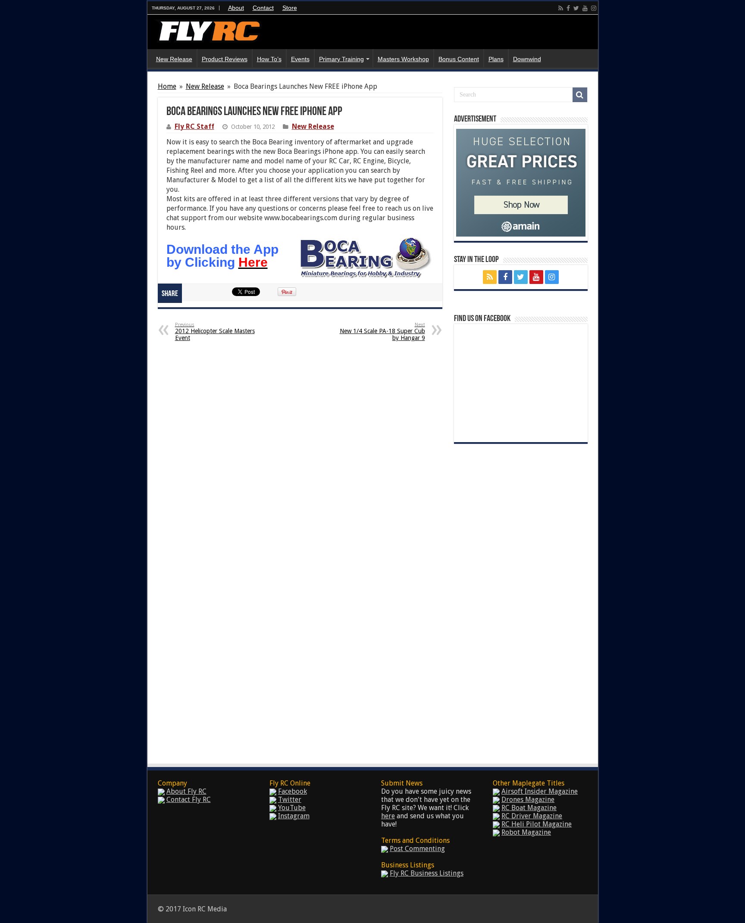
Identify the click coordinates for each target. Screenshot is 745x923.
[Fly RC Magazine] (208, 29)
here (388, 816)
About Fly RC (186, 791)
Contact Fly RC (188, 799)
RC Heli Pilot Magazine (536, 824)
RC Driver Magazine (531, 816)
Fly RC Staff (194, 126)
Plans (496, 59)
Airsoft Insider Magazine (539, 791)
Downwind (527, 59)
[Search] (580, 94)
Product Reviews (224, 59)
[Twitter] (576, 8)
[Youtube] (585, 8)
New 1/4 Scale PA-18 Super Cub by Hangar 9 (382, 331)
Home (167, 86)
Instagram (294, 816)
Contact (263, 7)
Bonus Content (458, 59)
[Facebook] (568, 8)
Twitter (289, 799)
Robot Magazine (526, 832)
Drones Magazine (527, 799)
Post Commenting (417, 849)
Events (300, 59)
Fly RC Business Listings (426, 873)
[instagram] (593, 8)
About (236, 7)
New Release (174, 59)
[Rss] (560, 8)
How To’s (269, 59)
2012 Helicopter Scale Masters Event (215, 331)
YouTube (292, 808)
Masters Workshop (403, 59)
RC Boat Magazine (529, 808)
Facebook (292, 791)
